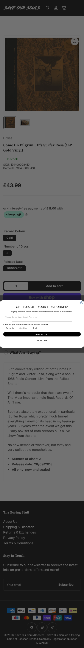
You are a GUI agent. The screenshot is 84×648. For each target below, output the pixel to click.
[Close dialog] (81, 302)
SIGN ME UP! (42, 334)
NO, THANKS (42, 340)
